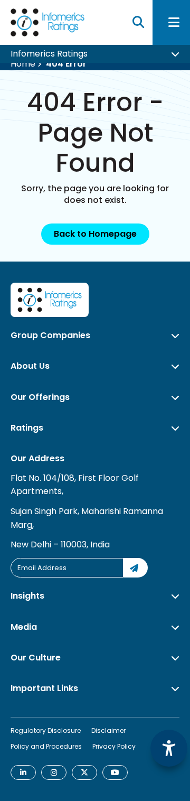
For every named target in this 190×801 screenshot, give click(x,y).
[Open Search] (138, 24)
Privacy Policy (114, 746)
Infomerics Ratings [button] (49, 58)
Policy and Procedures (46, 746)
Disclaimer (108, 730)
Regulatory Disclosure (46, 730)
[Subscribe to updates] (136, 568)
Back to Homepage (95, 234)
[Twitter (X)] (84, 772)
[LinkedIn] (23, 772)
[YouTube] (115, 772)
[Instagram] (53, 772)
